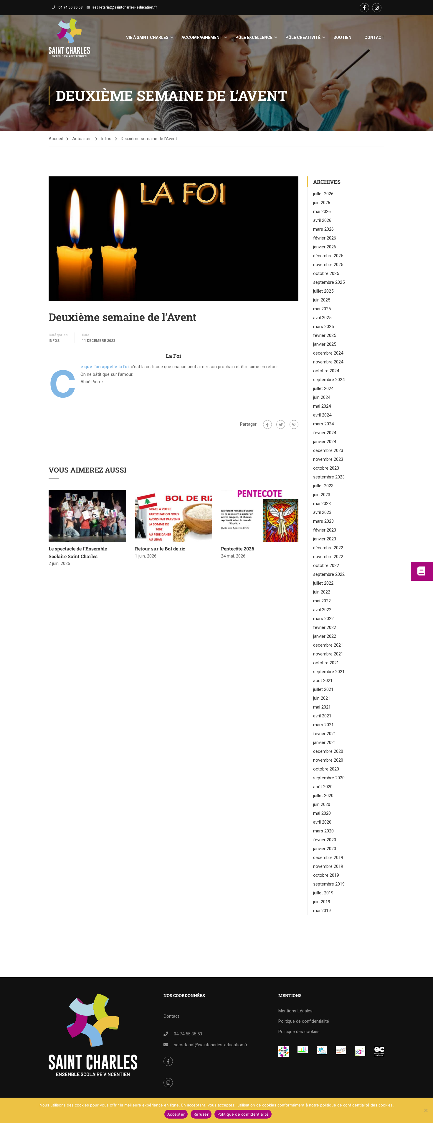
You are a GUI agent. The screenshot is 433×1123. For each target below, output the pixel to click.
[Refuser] (426, 1110)
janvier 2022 (324, 636)
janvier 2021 (324, 742)
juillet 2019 (323, 893)
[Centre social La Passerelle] (341, 1050)
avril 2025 (322, 317)
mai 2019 (322, 910)
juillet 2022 (323, 583)
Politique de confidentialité (303, 1021)
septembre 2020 (329, 778)
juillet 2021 (323, 689)
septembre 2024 (329, 379)
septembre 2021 (329, 671)
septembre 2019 (329, 884)
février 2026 (324, 238)
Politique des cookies (299, 1031)
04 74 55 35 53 (69, 7)
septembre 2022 (329, 574)
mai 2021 (322, 707)
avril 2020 (322, 822)
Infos (106, 138)
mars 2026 (323, 229)
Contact (374, 37)
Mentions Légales (295, 1011)
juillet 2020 (323, 795)
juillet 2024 (323, 388)
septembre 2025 (329, 282)
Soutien (342, 37)
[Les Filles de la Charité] (322, 1050)
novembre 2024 (328, 362)
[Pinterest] (294, 424)
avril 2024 (322, 415)
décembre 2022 (328, 547)
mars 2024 (323, 424)
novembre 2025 (328, 264)
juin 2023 (321, 494)
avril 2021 (322, 716)
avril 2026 (322, 220)
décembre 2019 (328, 857)
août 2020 (323, 786)
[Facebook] (267, 424)
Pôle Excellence (253, 37)
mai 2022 (322, 601)
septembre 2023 (329, 477)
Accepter (176, 1114)
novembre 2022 (328, 556)
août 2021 (323, 680)
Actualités (82, 138)
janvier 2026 (324, 247)
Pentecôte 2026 (237, 548)
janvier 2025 (324, 344)
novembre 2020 (328, 760)
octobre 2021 (326, 662)
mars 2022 (323, 618)
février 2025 (324, 335)
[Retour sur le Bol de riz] (173, 515)
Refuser (201, 1114)
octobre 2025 (326, 273)
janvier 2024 (324, 441)
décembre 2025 (328, 255)
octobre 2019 (326, 875)
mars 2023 (323, 521)
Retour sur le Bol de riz (160, 548)
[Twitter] (280, 424)
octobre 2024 (326, 370)
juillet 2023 (323, 485)
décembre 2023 (328, 450)
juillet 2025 (323, 291)
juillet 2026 (323, 193)
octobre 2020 (326, 769)
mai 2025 (322, 309)
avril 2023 (322, 512)
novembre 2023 (328, 459)
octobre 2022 (326, 565)
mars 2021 (323, 724)
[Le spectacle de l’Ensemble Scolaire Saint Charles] (87, 515)
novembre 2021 (328, 654)
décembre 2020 (328, 751)
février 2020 (324, 839)
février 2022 (324, 627)
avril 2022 (322, 609)
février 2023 (324, 530)
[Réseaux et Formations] (283, 1051)
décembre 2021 (328, 645)
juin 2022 (321, 592)
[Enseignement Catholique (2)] (379, 1051)
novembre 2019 (328, 866)
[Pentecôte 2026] (259, 515)
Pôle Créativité (302, 37)
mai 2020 (322, 813)
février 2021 (324, 733)
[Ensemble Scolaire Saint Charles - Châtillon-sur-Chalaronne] (69, 37)
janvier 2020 (324, 848)
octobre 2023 (326, 468)
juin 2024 (321, 397)
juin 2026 (321, 202)
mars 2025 (323, 326)
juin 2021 (321, 698)
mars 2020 (323, 831)
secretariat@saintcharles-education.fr (124, 7)
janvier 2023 (324, 539)
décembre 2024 (328, 353)
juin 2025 (321, 300)
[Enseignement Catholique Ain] (303, 1050)
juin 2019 (321, 901)
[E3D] (360, 1051)
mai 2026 (322, 211)
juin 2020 (321, 804)
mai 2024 (322, 406)
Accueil (56, 138)
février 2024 (324, 432)
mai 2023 (322, 503)
